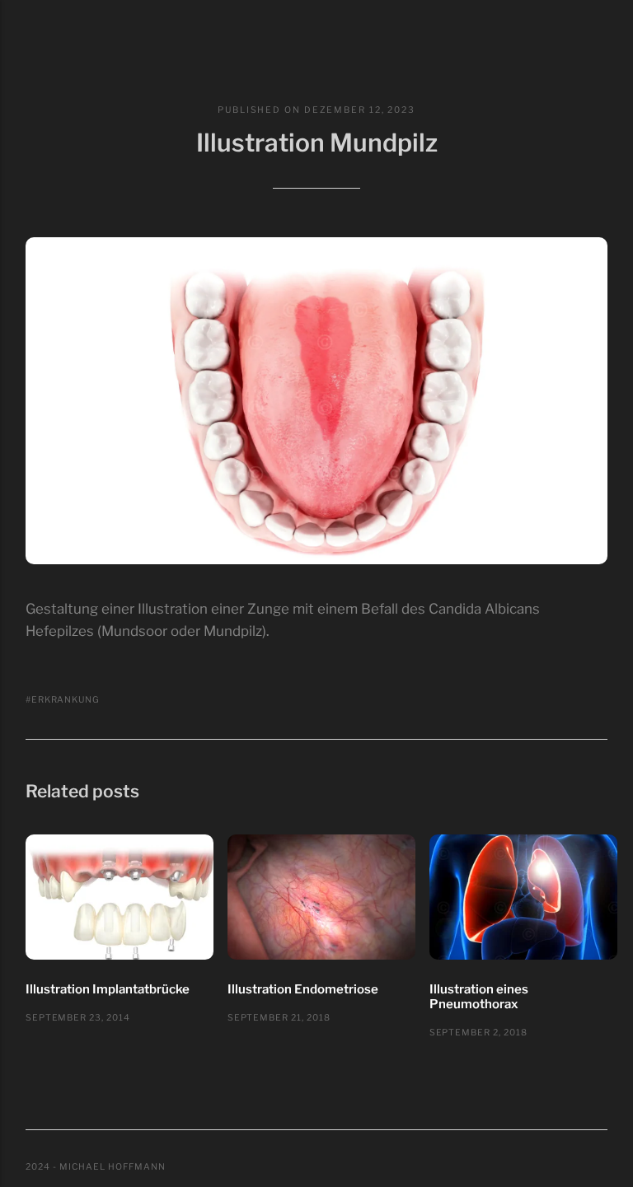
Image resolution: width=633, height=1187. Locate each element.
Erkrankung (65, 699)
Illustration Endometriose (302, 989)
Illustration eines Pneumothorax (478, 997)
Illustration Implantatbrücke (108, 989)
